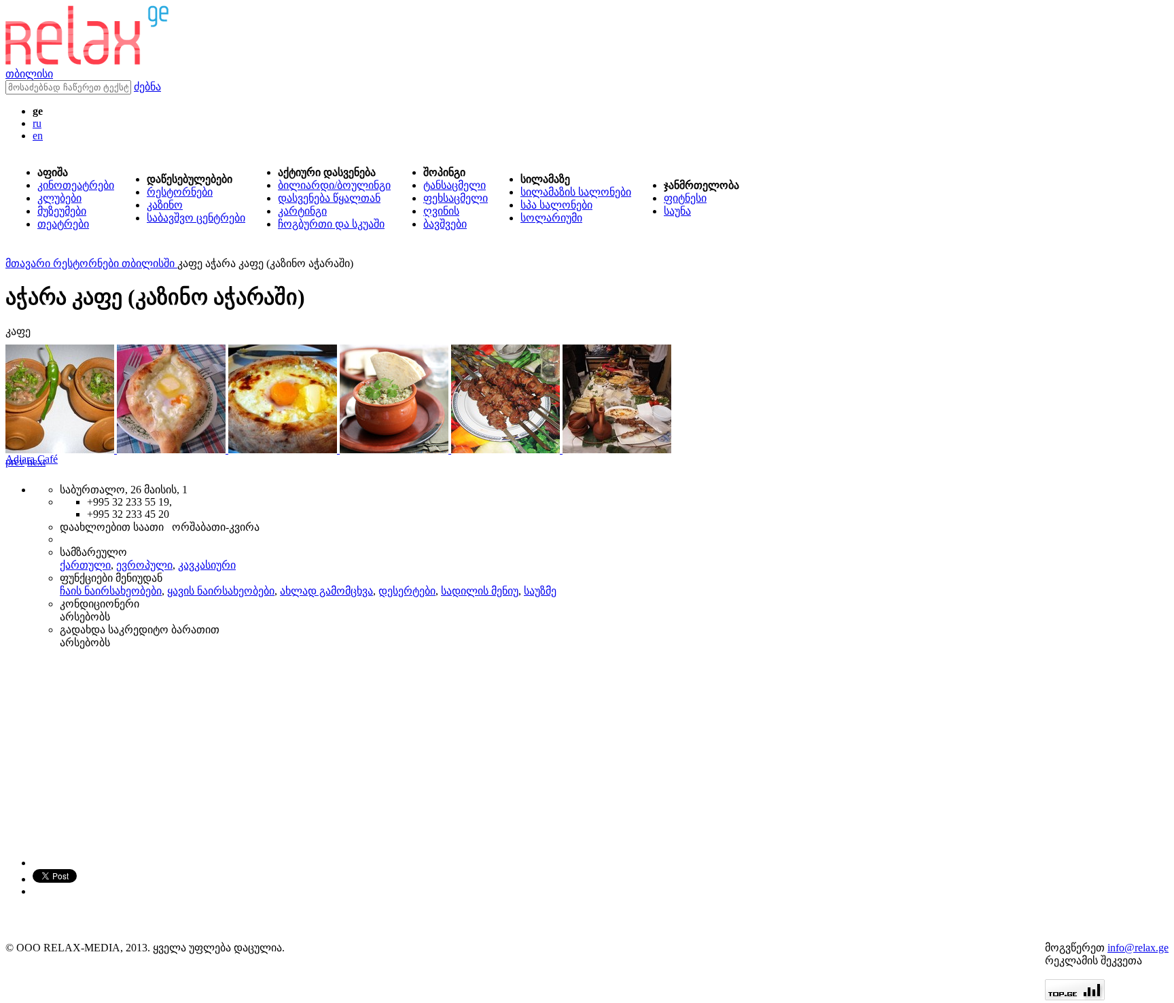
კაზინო (165, 205)
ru (37, 123)
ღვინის (441, 211)
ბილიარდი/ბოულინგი (334, 185)
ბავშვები (445, 224)
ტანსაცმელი (454, 185)
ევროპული (144, 565)
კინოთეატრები (75, 185)
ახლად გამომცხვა (326, 591)
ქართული (85, 565)
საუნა (677, 211)
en (38, 135)
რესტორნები (180, 192)
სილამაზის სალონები (575, 192)
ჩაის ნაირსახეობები (111, 591)
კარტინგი (302, 211)
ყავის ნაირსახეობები (220, 591)
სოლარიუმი (551, 218)
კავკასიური (207, 565)
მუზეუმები (61, 211)
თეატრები (63, 224)
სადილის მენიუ (479, 591)
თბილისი (29, 74)
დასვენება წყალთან (329, 198)
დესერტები (406, 591)
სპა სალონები (556, 205)
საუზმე (540, 591)
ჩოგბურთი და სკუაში (331, 224)
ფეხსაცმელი (455, 198)
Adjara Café (31, 459)
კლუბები (59, 198)
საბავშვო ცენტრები (196, 218)
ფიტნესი (685, 198)
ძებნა (147, 86)
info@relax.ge (1138, 947)
